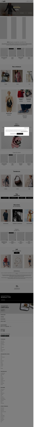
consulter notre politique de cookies (24, 131)
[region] (16, 131)
